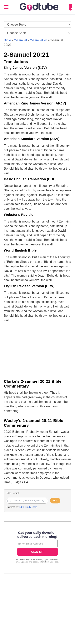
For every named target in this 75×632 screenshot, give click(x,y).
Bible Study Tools (28, 507)
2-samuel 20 (38, 40)
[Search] (70, 7)
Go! (55, 500)
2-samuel (20, 40)
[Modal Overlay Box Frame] (37, 547)
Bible (7, 40)
